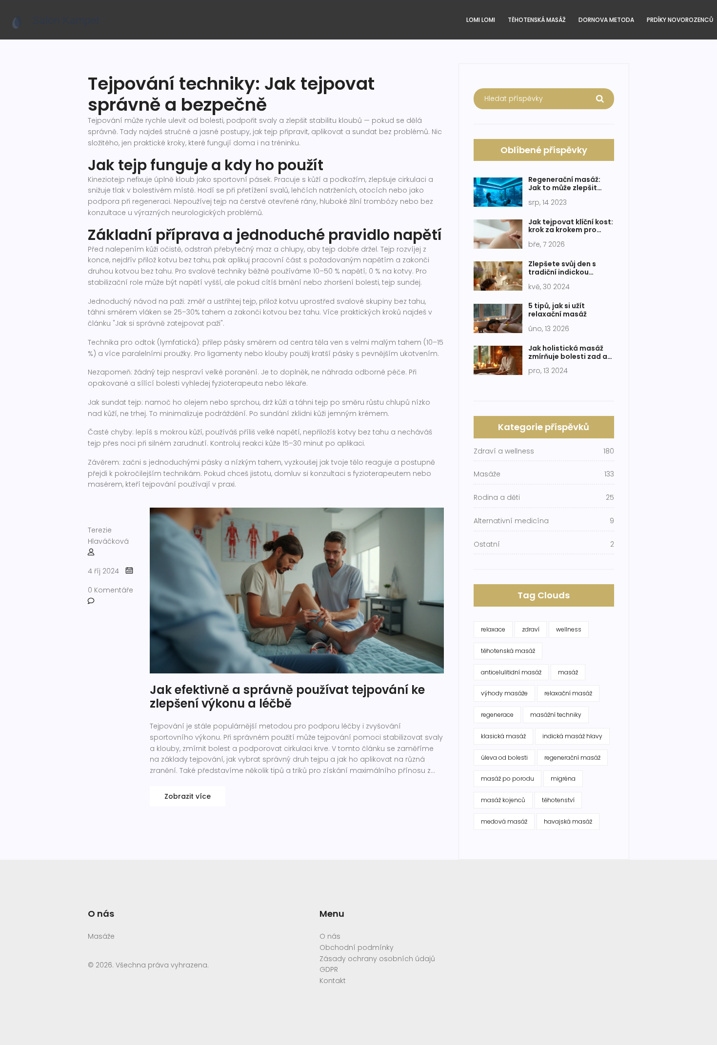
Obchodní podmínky (356, 947)
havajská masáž (568, 821)
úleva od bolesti (504, 757)
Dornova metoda (606, 20)
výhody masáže (504, 693)
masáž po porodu (507, 778)
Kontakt (332, 981)
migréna (563, 778)
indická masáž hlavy (572, 736)
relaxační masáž (568, 693)
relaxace (493, 629)
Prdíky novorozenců (680, 20)
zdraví (530, 629)
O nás (329, 936)
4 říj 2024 (103, 571)
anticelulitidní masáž (511, 672)
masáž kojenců (503, 800)
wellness (568, 629)
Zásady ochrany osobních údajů (377, 959)
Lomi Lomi (480, 20)
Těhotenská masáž (537, 20)
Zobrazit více (187, 796)
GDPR (328, 969)
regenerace (497, 714)
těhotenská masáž (508, 651)
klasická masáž (503, 736)
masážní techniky (555, 714)
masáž (568, 672)
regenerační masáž (572, 757)
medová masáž (504, 821)
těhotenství (558, 800)
